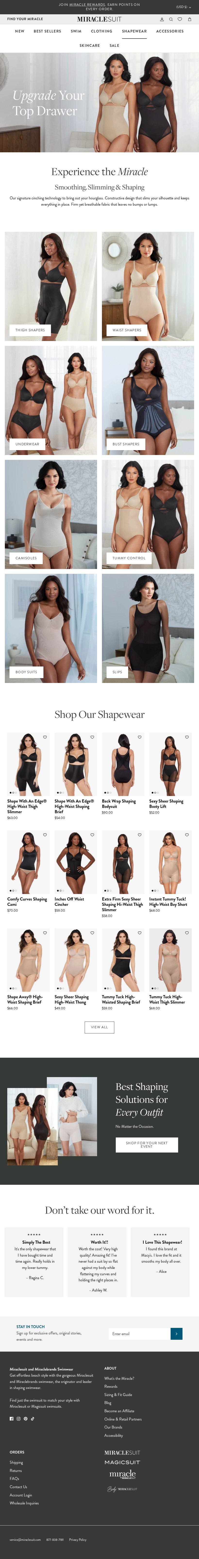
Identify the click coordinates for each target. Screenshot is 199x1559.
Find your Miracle (25, 19)
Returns (16, 1470)
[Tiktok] (32, 1419)
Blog (107, 1402)
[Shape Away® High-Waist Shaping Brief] (28, 960)
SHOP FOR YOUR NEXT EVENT (147, 1145)
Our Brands (113, 1427)
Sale (114, 45)
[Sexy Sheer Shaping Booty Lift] (170, 764)
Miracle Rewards (87, 4)
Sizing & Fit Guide (118, 1394)
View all (99, 1027)
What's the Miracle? (119, 1378)
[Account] (161, 19)
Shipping (16, 1462)
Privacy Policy (77, 1540)
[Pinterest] (25, 1419)
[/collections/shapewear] (52, 1121)
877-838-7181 (55, 1540)
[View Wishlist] (180, 19)
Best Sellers (47, 31)
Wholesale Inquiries (24, 1503)
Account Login (21, 1495)
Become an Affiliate (119, 1411)
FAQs (14, 1478)
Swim (76, 31)
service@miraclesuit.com (25, 1540)
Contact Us (18, 1487)
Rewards (110, 1386)
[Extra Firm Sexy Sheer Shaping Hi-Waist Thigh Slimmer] (123, 862)
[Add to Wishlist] (45, 737)
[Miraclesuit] (99, 19)
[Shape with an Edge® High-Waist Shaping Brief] (76, 764)
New (19, 31)
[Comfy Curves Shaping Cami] (28, 862)
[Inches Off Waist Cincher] (76, 862)
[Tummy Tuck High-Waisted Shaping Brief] (123, 960)
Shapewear (134, 31)
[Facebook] (11, 1419)
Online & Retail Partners (123, 1419)
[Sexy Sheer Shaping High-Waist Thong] (76, 960)
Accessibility (113, 1435)
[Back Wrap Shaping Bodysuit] (123, 764)
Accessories (170, 31)
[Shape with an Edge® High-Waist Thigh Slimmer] (28, 764)
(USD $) (181, 7)
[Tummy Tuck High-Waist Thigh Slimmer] (170, 960)
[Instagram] (18, 1419)
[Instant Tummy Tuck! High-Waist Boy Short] (170, 862)
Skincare (90, 45)
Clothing (102, 31)
